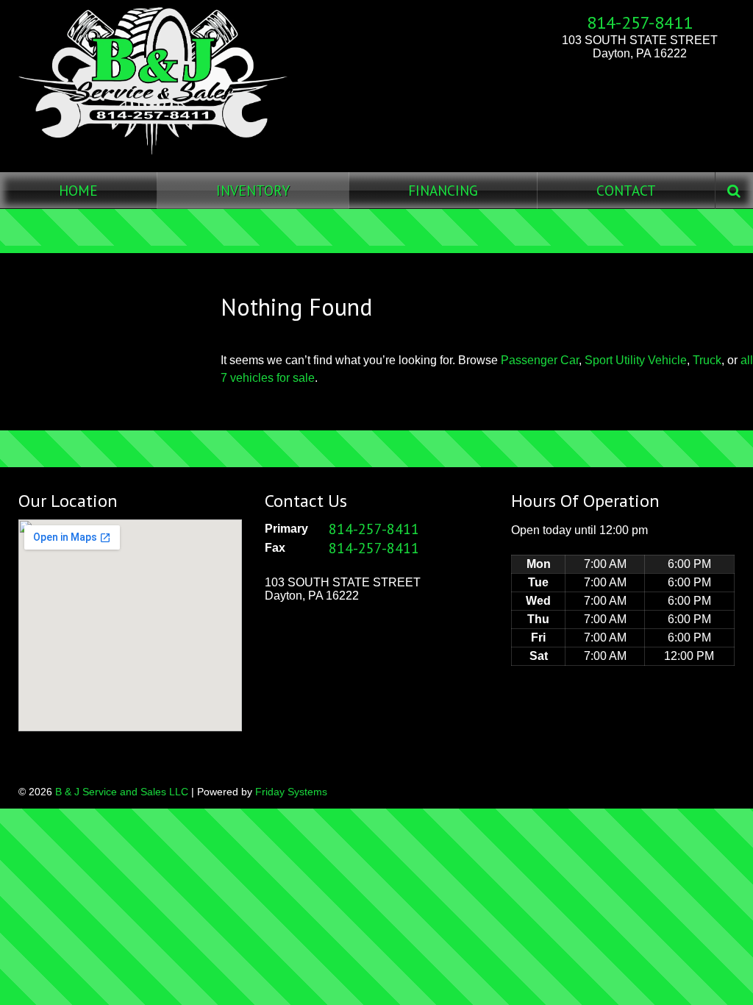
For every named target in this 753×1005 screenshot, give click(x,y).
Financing (443, 190)
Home (78, 190)
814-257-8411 (640, 22)
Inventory (253, 190)
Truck (707, 360)
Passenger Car (540, 360)
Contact (626, 190)
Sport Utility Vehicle (636, 360)
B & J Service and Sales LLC (121, 792)
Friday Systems (291, 792)
